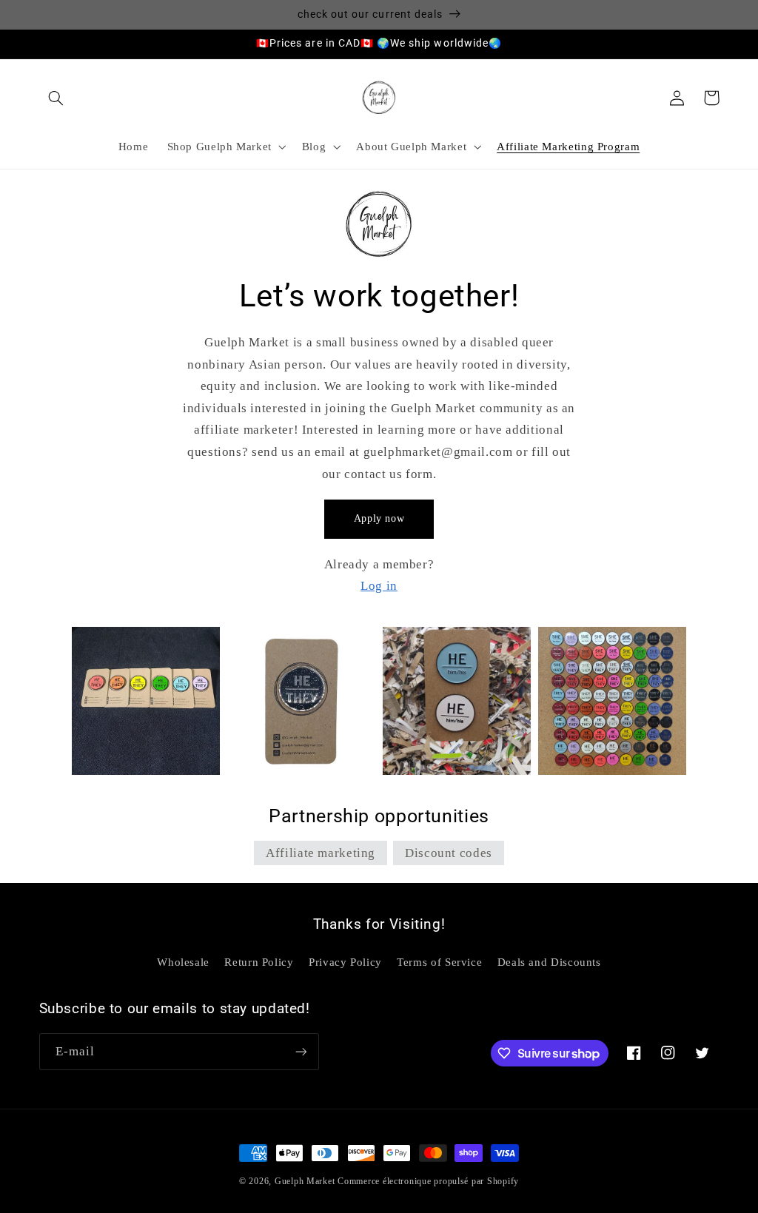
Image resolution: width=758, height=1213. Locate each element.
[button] (56, 98)
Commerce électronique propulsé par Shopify (428, 1181)
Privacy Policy (345, 962)
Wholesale (183, 962)
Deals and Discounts (549, 962)
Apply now (379, 518)
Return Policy (258, 962)
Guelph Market (305, 1181)
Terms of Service (439, 962)
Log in (379, 586)
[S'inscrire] (301, 1051)
